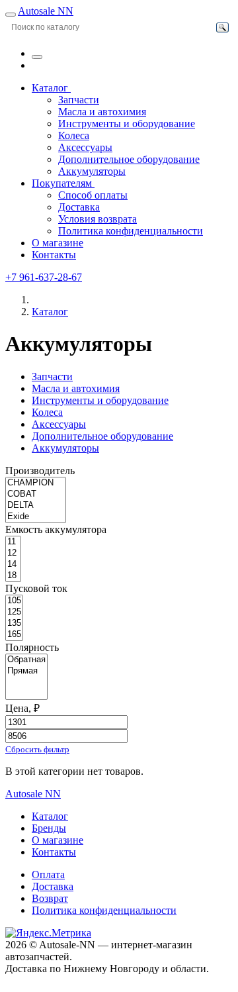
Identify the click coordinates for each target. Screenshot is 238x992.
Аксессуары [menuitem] (85, 147)
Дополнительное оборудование (102, 436)
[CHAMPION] (35, 483)
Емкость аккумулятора (55, 529)
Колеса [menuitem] (73, 135)
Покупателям (63, 183)
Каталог (51, 87)
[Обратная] (26, 660)
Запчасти (52, 376)
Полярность (32, 647)
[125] (14, 612)
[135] (14, 623)
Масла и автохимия (76, 388)
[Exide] (35, 516)
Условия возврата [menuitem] (97, 218)
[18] (13, 575)
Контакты (54, 254)
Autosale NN (45, 11)
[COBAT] (35, 494)
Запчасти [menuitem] (78, 99)
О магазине (57, 242)
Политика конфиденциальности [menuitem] (130, 230)
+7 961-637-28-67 (43, 277)
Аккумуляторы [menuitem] (92, 171)
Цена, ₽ (22, 708)
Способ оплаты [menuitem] (93, 195)
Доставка (52, 886)
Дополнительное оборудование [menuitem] (129, 159)
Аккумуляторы (65, 448)
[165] (14, 634)
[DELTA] (35, 505)
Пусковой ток (36, 588)
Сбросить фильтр (37, 749)
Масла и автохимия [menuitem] (102, 111)
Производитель (40, 470)
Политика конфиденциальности (104, 910)
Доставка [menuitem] (79, 207)
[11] (13, 542)
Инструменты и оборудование (100, 400)
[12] (13, 553)
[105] (14, 601)
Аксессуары (59, 424)
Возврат (50, 898)
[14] (13, 564)
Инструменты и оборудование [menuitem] (126, 123)
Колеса (47, 412)
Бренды (49, 828)
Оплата (48, 874)
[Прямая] (26, 671)
